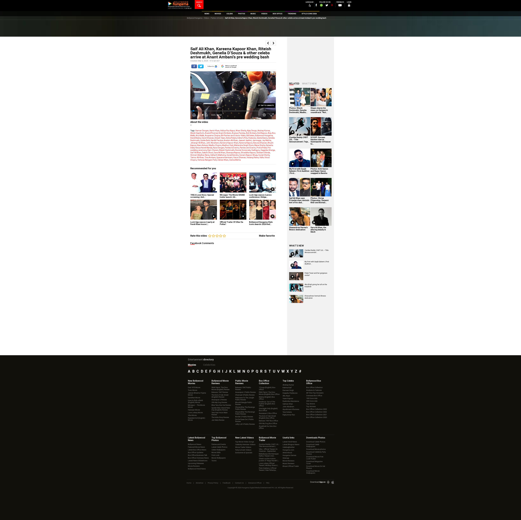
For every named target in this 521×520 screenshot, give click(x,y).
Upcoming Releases (196, 463)
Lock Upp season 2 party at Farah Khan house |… (202, 223)
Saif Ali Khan (195, 152)
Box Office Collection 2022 (316, 412)
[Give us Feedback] (340, 5)
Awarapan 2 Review (219, 400)
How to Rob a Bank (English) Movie (195, 401)
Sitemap (286, 458)
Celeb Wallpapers (218, 450)
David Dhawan (208, 138)
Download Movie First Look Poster (314, 458)
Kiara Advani (202, 145)
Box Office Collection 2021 (316, 415)
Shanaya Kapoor (233, 152)
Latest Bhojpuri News (291, 444)
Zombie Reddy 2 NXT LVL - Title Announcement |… (269, 445)
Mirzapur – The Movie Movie (196, 406)
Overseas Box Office (314, 396)
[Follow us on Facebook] (316, 5)
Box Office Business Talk (197, 455)
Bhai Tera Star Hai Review (221, 405)
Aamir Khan (214, 130)
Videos (206, 18)
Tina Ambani (210, 157)
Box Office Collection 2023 (316, 409)
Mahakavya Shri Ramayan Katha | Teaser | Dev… (269, 455)
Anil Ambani (251, 133)
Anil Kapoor (262, 133)
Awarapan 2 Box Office (268, 413)
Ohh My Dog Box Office (268, 423)
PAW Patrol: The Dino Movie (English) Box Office (269, 393)
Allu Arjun (286, 396)
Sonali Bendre (233, 155)
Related (294, 83)
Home (189, 483)
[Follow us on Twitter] (326, 5)
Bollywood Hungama (194, 18)
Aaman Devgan (202, 130)
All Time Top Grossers (314, 393)
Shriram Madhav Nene (199, 155)
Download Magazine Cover (314, 462)
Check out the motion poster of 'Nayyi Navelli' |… (269, 460)
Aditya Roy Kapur (227, 130)
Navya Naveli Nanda (203, 148)
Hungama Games (289, 455)
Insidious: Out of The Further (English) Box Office (267, 404)
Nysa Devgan (218, 148)
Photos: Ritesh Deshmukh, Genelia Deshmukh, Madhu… (298, 110)
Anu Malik (200, 135)
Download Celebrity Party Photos (316, 453)
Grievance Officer (255, 483)
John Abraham (212, 143)
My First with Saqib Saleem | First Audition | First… (299, 171)
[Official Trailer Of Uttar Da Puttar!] (233, 210)
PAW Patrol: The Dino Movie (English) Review (221, 388)
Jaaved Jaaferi (245, 140)
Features (252, 138)
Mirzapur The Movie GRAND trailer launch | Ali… (232, 196)
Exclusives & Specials (243, 453)
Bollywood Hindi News (197, 469)
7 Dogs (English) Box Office (267, 388)
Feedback (227, 483)
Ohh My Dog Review (219, 402)
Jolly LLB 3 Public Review (245, 424)
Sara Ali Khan (219, 152)
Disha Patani (231, 138)
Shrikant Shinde (263, 152)
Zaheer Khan (222, 160)
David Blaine (195, 138)
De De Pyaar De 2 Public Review (244, 420)
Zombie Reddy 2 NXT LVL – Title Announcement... (316, 251)
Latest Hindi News (290, 442)
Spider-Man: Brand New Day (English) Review (221, 409)
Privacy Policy (213, 483)
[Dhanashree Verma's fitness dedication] (299, 216)
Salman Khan (288, 404)
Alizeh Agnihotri (197, 133)
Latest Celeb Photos (219, 447)
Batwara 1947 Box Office (268, 421)
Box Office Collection (314, 387)
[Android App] (328, 482)
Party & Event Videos (243, 450)
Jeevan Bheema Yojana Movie (197, 394)
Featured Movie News (196, 447)
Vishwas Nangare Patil (207, 160)
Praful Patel (262, 148)
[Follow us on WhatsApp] (321, 5)
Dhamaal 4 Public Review (245, 395)
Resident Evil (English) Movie (196, 419)
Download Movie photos (316, 449)
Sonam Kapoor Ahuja (248, 155)
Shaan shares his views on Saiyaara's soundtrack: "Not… (319, 110)
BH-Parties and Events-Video (233, 135)
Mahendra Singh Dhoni (243, 145)
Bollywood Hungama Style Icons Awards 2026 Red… (261, 223)
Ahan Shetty (241, 130)
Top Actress (311, 406)
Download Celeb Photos (315, 442)
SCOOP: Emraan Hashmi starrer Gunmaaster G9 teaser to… (321, 140)
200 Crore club (311, 401)
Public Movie (241, 382)
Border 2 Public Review (244, 417)
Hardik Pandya (217, 140)
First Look (215, 455)
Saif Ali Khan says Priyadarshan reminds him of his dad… (299, 200)
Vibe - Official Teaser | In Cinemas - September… (268, 450)
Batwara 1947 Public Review (243, 388)
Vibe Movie (192, 415)
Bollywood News (194, 444)
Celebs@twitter (289, 447)
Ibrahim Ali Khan (231, 140)
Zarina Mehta (235, 160)
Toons (214, 461)
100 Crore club (311, 398)
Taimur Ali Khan (197, 157)
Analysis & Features (314, 390)
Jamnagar (256, 140)
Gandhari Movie (194, 398)
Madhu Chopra (215, 145)
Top (288, 381)
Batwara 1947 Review (220, 392)
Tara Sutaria (287, 412)
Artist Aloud (287, 453)
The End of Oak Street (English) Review (220, 396)
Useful (288, 437)
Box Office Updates (195, 452)
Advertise (199, 483)
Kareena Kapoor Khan (229, 143)
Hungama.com (288, 450)
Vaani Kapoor (288, 398)
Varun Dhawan (239, 157)
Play (214, 189)
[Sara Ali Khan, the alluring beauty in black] (321, 216)
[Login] (349, 6)
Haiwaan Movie (194, 410)
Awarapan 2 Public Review (245, 392)
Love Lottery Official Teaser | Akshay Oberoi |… (269, 464)
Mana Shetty (259, 145)
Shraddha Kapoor (248, 152)
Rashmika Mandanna (291, 401)
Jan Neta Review (218, 420)
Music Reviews (288, 463)
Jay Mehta (266, 140)
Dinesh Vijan (220, 138)
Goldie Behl (205, 140)
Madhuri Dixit (227, 145)
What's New (309, 83)
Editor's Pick (242, 138)
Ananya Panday (238, 133)
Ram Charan (212, 150)
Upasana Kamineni (224, 157)
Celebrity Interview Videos (245, 444)
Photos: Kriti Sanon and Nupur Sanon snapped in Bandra (319, 171)
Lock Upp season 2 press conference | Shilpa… (260, 196)
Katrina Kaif (287, 388)
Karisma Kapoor (245, 143)
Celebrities (209, 364)
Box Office (264, 382)
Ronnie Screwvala (243, 150)
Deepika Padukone (290, 393)
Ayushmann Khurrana (291, 409)
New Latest (244, 437)
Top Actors (310, 404)
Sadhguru (255, 150)
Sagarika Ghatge (268, 150)
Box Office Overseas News (198, 458)
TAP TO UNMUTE (267, 105)
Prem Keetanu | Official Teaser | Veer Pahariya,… (268, 469)
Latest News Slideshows (197, 461)
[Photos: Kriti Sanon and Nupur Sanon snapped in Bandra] (321, 158)
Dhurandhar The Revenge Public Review (245, 408)
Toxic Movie (192, 390)
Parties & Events (217, 18)
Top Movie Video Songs (244, 442)
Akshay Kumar (264, 130)
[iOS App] (332, 482)
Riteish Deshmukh (226, 150)
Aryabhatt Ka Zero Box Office (267, 427)
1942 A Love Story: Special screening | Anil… (202, 196)
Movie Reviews (194, 466)
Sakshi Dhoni (207, 152)
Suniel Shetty (264, 155)
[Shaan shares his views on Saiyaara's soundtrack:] (321, 97)
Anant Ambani (224, 133)
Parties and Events (248, 148)
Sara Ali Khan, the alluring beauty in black (318, 229)
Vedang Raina (253, 157)
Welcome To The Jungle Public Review (244, 399)
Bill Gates (250, 135)
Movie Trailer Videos (243, 447)
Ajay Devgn (252, 130)
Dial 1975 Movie (194, 387)
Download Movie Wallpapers (313, 472)
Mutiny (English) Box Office (267, 398)
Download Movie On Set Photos (315, 467)
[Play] (292, 132)
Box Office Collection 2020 (316, 417)
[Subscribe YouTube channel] (332, 5)
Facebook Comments (202, 243)
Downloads (315, 437)
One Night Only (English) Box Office (268, 409)
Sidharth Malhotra (218, 155)
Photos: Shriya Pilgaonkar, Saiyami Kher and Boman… (320, 200)
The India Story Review (220, 417)
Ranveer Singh (288, 390)
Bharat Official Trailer (291, 466)
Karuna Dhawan (260, 143)
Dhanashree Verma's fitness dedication (298, 228)
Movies (192, 364)
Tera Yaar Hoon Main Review (220, 414)
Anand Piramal (211, 133)
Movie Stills (216, 452)
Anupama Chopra (212, 135)
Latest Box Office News (197, 450)
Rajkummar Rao (289, 415)
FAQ (267, 483)
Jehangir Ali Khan (197, 143)
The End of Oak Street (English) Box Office (267, 417)
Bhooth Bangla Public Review (243, 403)
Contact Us (239, 483)
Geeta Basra (262, 138)
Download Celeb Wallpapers (312, 445)
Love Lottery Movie (195, 413)
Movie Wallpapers (219, 458)
